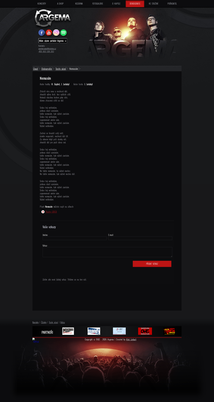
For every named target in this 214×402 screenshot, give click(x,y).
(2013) (51, 211)
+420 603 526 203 (46, 51)
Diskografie (135, 3)
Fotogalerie (97, 3)
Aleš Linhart (131, 339)
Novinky (35, 322)
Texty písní (53, 322)
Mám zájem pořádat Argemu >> (52, 40)
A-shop (60, 3)
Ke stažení (153, 3)
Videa (62, 322)
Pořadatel (172, 3)
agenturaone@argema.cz (47, 48)
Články (44, 322)
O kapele (116, 3)
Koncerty (42, 3)
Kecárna (79, 3)
